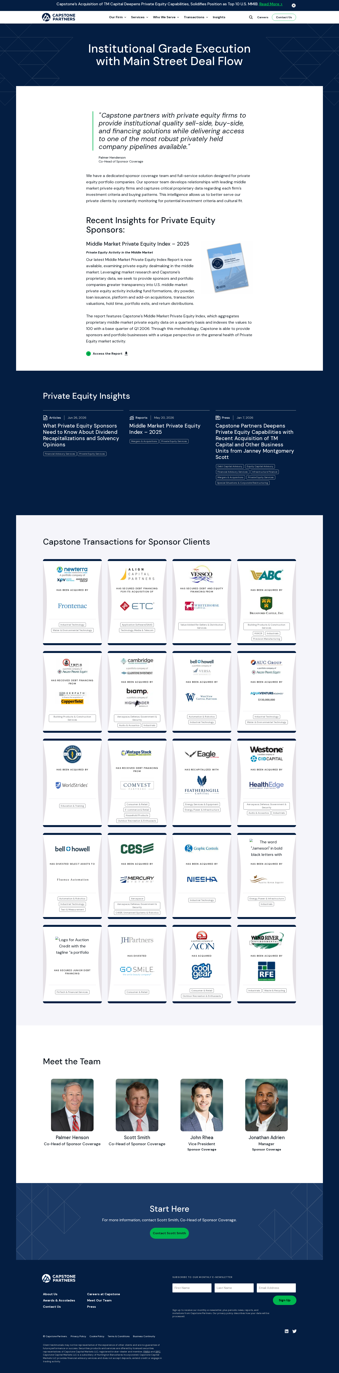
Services (138, 17)
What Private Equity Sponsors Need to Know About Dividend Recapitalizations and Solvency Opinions (81, 435)
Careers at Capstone (103, 1294)
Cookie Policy (96, 1336)
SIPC (157, 1351)
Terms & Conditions (119, 1336)
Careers (262, 17)
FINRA (146, 1351)
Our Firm (116, 17)
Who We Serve (164, 17)
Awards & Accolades (59, 1300)
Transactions (194, 17)
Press (91, 1307)
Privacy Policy (78, 1336)
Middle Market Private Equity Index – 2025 (164, 428)
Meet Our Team (99, 1300)
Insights (219, 17)
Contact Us (284, 17)
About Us (50, 1294)
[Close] (294, 5)
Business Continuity (144, 1336)
